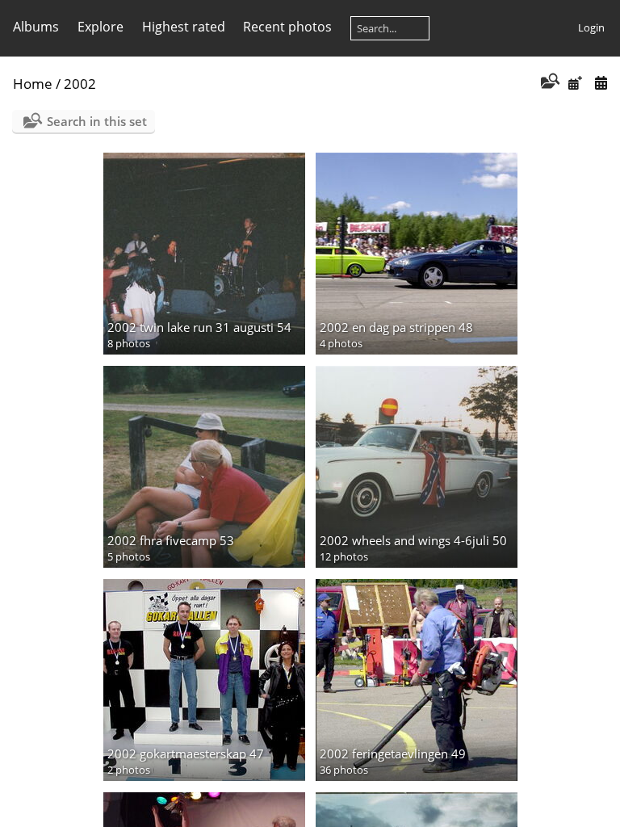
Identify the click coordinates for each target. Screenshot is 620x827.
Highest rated (183, 27)
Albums (36, 27)
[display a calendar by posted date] (574, 83)
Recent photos (287, 27)
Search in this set (97, 121)
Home (32, 83)
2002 (80, 83)
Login (591, 27)
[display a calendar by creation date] (600, 83)
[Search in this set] (548, 82)
